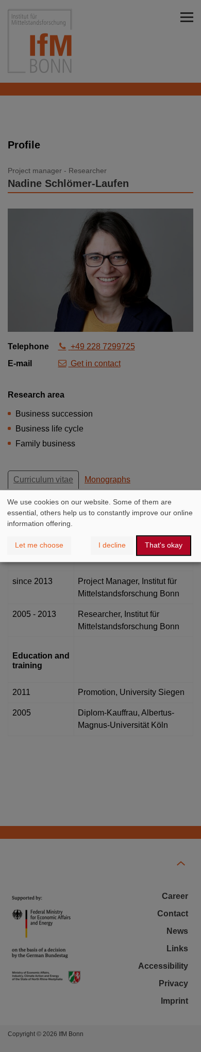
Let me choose (39, 545)
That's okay (163, 545)
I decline (112, 545)
